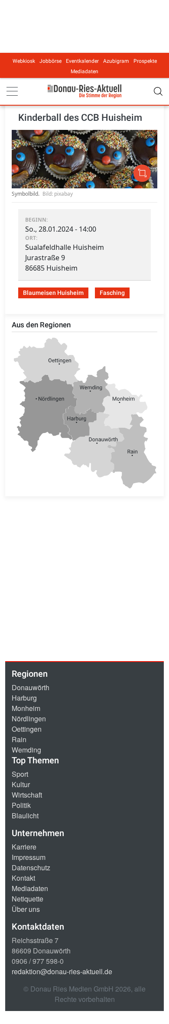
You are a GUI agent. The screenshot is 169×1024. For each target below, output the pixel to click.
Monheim (26, 708)
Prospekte (145, 61)
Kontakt (23, 878)
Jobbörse (50, 61)
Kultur (21, 784)
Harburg (24, 698)
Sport (20, 774)
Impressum (29, 857)
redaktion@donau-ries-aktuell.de (62, 971)
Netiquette (27, 899)
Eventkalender (82, 61)
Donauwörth (30, 687)
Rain (19, 739)
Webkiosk (24, 61)
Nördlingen (29, 719)
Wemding (26, 750)
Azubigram (116, 61)
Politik (21, 805)
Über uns (26, 909)
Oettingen (27, 729)
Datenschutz (31, 867)
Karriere (24, 847)
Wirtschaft (27, 795)
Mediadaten (84, 71)
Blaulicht (25, 815)
